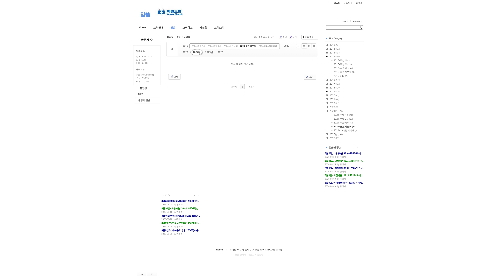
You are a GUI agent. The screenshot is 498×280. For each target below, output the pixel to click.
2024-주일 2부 (214, 46)
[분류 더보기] (298, 46)
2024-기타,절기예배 (268, 46)
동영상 (143, 88)
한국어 (359, 2)
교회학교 (187, 27)
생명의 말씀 (144, 100)
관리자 (343, 156)
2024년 (197, 52)
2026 (220, 52)
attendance (357, 21)
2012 (185, 45)
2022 (286, 45)
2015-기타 (340, 76)
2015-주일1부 (343, 60)
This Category (335, 38)
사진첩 (203, 27)
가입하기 (348, 2)
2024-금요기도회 (248, 46)
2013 (335, 48)
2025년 (209, 52)
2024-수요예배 (231, 46)
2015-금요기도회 (344, 72)
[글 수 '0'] (173, 49)
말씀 (145, 14)
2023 (185, 52)
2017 (335, 83)
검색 (284, 37)
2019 (335, 91)
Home (142, 27)
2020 (334, 95)
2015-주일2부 (343, 64)
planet (345, 21)
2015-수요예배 (343, 68)
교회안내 (158, 27)
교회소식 (219, 27)
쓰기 (294, 37)
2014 (335, 52)
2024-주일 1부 (198, 46)
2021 (334, 99)
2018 (335, 87)
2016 (335, 79)
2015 (335, 56)
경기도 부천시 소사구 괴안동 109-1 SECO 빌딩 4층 (255, 249)
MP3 (140, 94)
